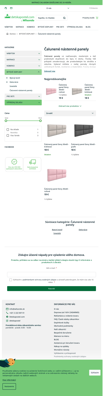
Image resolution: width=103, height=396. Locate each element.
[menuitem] (9, 27)
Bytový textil (15, 78)
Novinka (24, 132)
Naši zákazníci (60, 329)
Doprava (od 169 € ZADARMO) (66, 312)
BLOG (56, 339)
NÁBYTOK (11, 53)
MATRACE (11, 59)
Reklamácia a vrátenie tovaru (66, 316)
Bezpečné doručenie (62, 332)
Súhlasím (95, 372)
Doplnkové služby (61, 322)
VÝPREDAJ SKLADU (14, 102)
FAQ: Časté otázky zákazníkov (66, 319)
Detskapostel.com (17, 317)
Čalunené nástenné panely (21, 90)
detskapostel (14, 320)
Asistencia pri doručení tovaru (67, 343)
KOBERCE (11, 66)
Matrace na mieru (61, 336)
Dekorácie (14, 82)
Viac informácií (9, 380)
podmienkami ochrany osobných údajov (39, 279)
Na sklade (24, 129)
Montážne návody (61, 350)
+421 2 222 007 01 (16, 313)
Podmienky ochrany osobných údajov (70, 356)
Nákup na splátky (61, 346)
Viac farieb (24, 135)
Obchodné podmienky (63, 326)
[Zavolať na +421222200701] (7, 8)
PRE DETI (10, 96)
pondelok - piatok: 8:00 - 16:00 (23, 326)
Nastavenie (9, 386)
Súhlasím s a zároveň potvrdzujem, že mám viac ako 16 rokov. (53, 280)
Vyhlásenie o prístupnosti (65, 353)
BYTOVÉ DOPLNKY (14, 72)
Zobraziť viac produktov (69, 106)
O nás (48, 8)
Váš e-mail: (51, 268)
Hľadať (64, 18)
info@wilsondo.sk (17, 309)
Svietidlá (13, 86)
